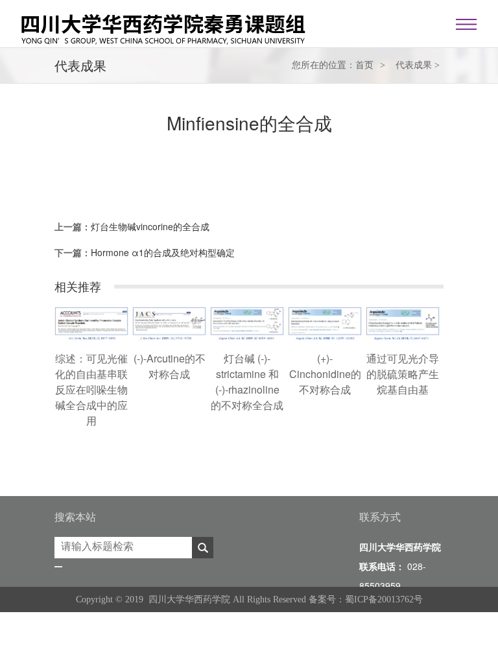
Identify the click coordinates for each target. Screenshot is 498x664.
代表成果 (414, 65)
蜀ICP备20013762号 (384, 599)
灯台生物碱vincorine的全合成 (150, 226)
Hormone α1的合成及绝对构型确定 (163, 252)
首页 (364, 65)
